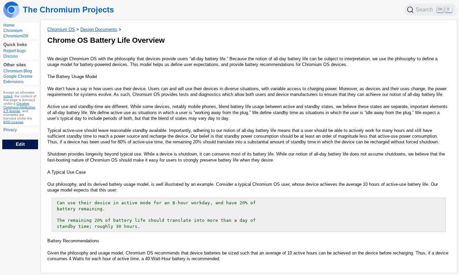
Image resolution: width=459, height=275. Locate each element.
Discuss (10, 56)
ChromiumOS (15, 36)
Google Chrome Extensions (18, 79)
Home (8, 25)
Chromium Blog (17, 71)
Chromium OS (61, 29)
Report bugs (14, 50)
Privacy (10, 130)
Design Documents (98, 29)
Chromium (13, 30)
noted (7, 96)
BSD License (13, 122)
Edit (20, 144)
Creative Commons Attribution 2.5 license (19, 107)
